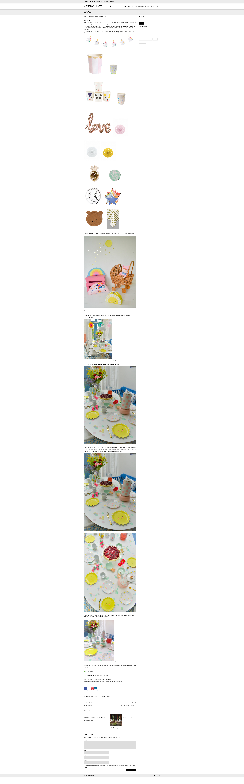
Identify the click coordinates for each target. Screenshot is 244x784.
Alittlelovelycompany (114, 364)
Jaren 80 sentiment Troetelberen (128, 705)
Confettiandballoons (109, 31)
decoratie (100, 696)
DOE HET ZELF (143, 36)
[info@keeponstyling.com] (159, 775)
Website (86, 760)
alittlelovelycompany (92, 696)
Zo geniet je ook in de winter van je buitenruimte (116, 728)
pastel (108, 696)
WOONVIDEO (142, 42)
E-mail (85, 755)
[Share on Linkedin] (95, 688)
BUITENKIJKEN (151, 33)
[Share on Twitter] (88, 691)
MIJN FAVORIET (143, 39)
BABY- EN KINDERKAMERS (145, 29)
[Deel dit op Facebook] (85, 688)
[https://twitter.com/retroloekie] (154, 775)
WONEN (157, 6)
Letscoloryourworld (103, 616)
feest (104, 696)
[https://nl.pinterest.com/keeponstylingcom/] (156, 775)
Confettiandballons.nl (118, 681)
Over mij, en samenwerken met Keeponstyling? (141, 6)
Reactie (85, 740)
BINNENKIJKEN (143, 33)
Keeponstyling (97, 6)
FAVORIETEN (150, 36)
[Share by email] (98, 691)
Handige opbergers (88, 705)
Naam (85, 750)
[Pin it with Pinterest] (92, 688)
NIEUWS (104, 16)
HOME (125, 6)
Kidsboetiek (122, 310)
